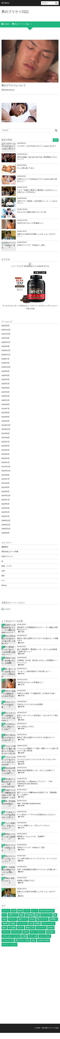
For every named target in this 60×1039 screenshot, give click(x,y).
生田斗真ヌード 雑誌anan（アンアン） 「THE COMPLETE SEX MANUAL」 (34, 783)
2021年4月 (5, 338)
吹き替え (50, 932)
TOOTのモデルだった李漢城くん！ (30, 223)
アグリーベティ (48, 923)
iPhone (4, 585)
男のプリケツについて (14, 85)
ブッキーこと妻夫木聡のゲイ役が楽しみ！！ (34, 671)
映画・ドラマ (7, 566)
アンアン (12, 919)
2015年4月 (5, 392)
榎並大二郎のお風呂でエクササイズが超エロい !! (35, 737)
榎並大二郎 (30, 928)
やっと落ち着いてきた (25, 168)
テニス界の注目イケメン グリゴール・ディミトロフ (37, 859)
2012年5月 (5, 487)
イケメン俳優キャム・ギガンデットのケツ (33, 825)
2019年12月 (6, 350)
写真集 (12, 923)
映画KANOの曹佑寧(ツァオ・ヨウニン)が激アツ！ (36, 770)
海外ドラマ (23, 919)
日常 (3, 571)
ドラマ (26, 911)
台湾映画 (29, 915)
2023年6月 (5, 326)
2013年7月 (5, 442)
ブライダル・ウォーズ (11, 936)
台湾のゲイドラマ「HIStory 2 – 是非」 (31, 245)
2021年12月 (6, 330)
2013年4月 (5, 454)
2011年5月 (5, 491)
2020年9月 (5, 346)
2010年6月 (5, 504)
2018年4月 (5, 363)
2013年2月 (5, 458)
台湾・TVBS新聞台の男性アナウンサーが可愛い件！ (37, 870)
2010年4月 (5, 508)
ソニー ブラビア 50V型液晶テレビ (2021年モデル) (30, 266)
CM (30, 923)
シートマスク (45, 936)
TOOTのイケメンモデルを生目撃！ (30, 704)
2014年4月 (5, 417)
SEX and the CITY (47, 911)
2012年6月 (5, 483)
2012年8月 (5, 475)
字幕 (24, 936)
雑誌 (21, 915)
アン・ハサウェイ (37, 932)
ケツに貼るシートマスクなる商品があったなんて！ (36, 814)
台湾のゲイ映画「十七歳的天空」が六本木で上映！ (36, 693)
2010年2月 (5, 512)
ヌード (34, 911)
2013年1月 (5, 462)
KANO (32, 919)
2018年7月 (5, 359)
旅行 (3, 576)
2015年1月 (5, 400)
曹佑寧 (5, 923)
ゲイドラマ (22, 923)
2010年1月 (5, 516)
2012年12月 (6, 467)
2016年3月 (5, 379)
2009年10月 (6, 529)
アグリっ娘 (32, 936)
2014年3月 (5, 421)
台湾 (13, 911)
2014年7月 (5, 409)
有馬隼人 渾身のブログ (25, 881)
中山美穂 (12, 928)
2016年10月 (6, 367)
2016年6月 (5, 371)
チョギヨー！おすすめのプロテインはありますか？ (37, 146)
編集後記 (5, 547)
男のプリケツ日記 (15, 12)
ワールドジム (8, 940)
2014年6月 (5, 413)
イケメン (6, 911)
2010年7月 (5, 500)
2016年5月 (5, 375)
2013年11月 (6, 429)
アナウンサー (46, 915)
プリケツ (6, 932)
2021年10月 (6, 334)
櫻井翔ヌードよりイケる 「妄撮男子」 (31, 836)
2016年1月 (5, 384)
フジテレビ (41, 928)
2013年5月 (5, 450)
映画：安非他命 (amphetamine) (29, 803)
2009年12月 (6, 520)
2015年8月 (5, 388)
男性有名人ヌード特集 (10, 552)
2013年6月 (5, 446)
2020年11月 (6, 342)
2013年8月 (5, 438)
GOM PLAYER (43, 940)
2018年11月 (6, 355)
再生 (33, 940)
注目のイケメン (7, 556)
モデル (20, 928)
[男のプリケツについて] (30, 61)
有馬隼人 (53, 919)
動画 (37, 915)
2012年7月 (5, 479)
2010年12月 (6, 496)
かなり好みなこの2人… (26, 726)
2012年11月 (6, 471)
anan (4, 919)
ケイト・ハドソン (9, 944)
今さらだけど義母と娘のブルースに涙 (31, 212)
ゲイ (3, 581)
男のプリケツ (42, 919)
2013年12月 (6, 425)
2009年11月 (6, 525)
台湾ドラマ (13, 915)
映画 (20, 911)
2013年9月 (5, 433)
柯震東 (37, 923)
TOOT (25, 932)
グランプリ (16, 932)
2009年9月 (5, 533)
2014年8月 (5, 404)
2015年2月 (5, 396)
